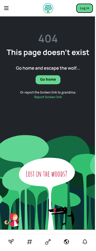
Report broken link (48, 97)
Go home (48, 79)
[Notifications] (85, 242)
